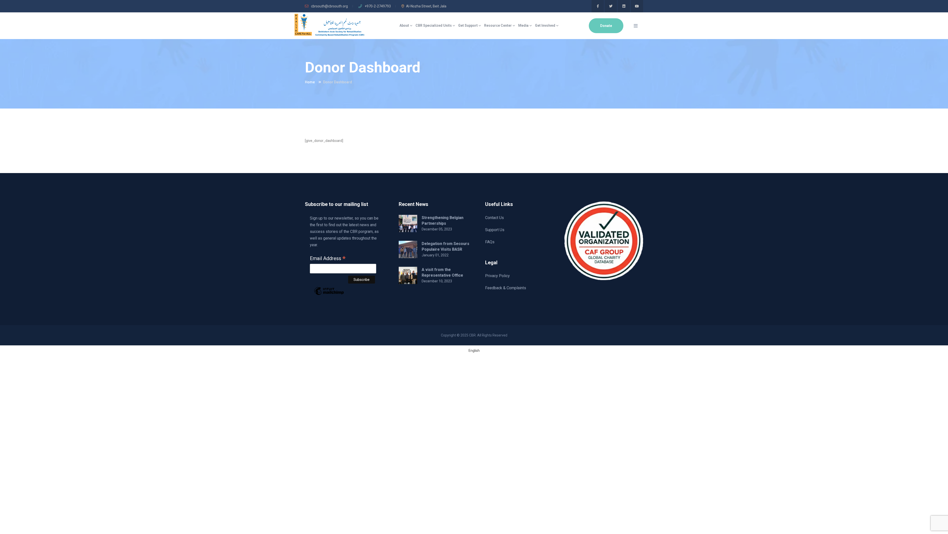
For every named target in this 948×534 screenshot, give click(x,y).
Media (523, 25)
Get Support (468, 25)
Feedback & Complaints (505, 288)
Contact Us (494, 217)
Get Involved (545, 25)
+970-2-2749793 (377, 6)
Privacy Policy (497, 275)
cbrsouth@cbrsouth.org (329, 6)
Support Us (494, 229)
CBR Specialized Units (433, 25)
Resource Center (498, 25)
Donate (606, 26)
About (404, 25)
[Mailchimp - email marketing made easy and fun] (329, 294)
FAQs (489, 242)
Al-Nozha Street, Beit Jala (426, 6)
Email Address (328, 258)
